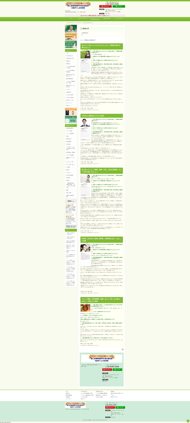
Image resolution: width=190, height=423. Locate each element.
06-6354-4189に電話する (5, 422)
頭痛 (67, 136)
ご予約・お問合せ (119, 18)
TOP (71, 18)
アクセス (68, 89)
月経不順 (68, 177)
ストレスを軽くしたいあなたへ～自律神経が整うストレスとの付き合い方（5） (70, 262)
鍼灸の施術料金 (107, 18)
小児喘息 (68, 167)
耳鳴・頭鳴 (68, 192)
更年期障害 (68, 141)
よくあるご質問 (69, 94)
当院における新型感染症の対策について (70, 242)
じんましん (68, 172)
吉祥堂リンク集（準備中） (70, 251)
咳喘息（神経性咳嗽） (70, 196)
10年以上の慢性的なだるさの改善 (93, 115)
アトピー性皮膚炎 (70, 155)
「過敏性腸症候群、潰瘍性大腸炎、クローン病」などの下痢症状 (70, 185)
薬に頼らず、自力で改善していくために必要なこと (70, 247)
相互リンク (68, 105)
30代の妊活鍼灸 (69, 175)
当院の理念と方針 (70, 58)
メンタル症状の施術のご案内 (70, 67)
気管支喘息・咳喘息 (70, 152)
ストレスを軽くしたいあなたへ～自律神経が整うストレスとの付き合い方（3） (70, 276)
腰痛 (67, 190)
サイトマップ (69, 102)
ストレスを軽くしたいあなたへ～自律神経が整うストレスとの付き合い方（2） (70, 283)
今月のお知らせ (69, 55)
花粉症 (67, 169)
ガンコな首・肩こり (70, 164)
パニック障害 (69, 130)
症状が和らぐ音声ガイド (83, 18)
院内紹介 (68, 63)
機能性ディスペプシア (70, 158)
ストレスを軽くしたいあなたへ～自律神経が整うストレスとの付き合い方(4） (70, 269)
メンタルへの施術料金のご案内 (70, 82)
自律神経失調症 (69, 128)
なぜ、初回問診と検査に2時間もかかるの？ (70, 256)
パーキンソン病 (69, 161)
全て (82, 34)
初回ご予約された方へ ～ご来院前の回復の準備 (95, 19)
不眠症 (67, 180)
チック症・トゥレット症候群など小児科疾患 (70, 148)
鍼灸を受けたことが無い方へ (70, 86)
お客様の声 (68, 92)
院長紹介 (68, 61)
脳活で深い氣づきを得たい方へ (70, 75)
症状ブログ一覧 (69, 100)
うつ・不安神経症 (70, 133)
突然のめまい (69, 138)
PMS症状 (68, 144)
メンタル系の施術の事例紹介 (70, 71)
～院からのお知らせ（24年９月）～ (70, 233)
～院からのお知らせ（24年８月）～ (70, 237)
